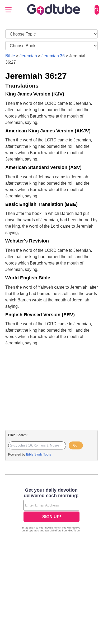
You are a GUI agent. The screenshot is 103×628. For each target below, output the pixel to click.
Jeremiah (28, 56)
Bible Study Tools (38, 454)
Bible (10, 56)
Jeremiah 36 (53, 56)
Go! (75, 445)
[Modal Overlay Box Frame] (51, 510)
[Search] (97, 10)
